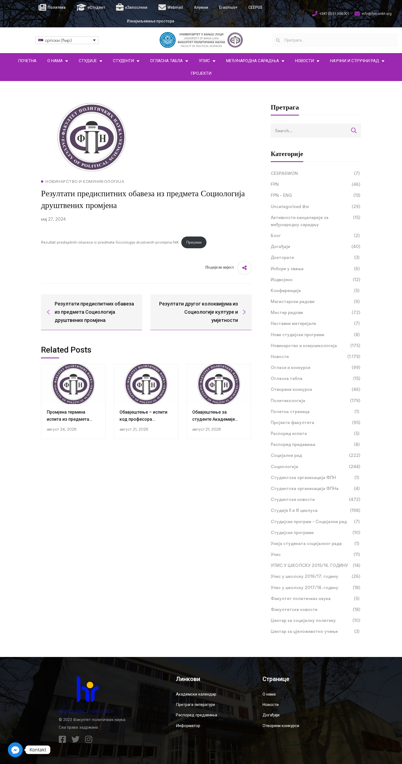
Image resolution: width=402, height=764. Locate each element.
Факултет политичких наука (315, 598)
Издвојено (315, 279)
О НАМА (55, 60)
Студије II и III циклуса (315, 510)
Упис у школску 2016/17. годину (315, 576)
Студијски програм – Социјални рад (315, 521)
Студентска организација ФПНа (315, 488)
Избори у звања (315, 268)
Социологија (315, 466)
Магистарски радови (315, 301)
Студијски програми (315, 532)
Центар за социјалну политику (315, 620)
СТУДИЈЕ (88, 60)
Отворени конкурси (315, 389)
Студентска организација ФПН (315, 477)
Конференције (315, 290)
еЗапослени (136, 7)
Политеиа (57, 7)
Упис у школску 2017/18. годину (315, 587)
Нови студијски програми (315, 334)
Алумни (201, 7)
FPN (315, 184)
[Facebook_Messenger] (15, 749)
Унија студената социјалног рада (315, 543)
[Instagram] (88, 739)
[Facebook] (62, 739)
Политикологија (315, 400)
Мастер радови (315, 312)
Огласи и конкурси (315, 367)
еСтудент (96, 7)
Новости (315, 356)
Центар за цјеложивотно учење (315, 631)
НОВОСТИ (304, 60)
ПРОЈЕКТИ (201, 73)
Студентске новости (315, 499)
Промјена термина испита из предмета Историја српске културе (73, 419)
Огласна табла (315, 378)
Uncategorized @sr (315, 206)
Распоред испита (315, 433)
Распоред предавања (315, 444)
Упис (315, 554)
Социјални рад (315, 455)
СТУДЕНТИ (123, 60)
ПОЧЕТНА (27, 60)
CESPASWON (315, 173)
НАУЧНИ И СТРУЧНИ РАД (354, 60)
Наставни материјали (315, 323)
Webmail (175, 7)
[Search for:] (316, 130)
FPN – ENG (315, 195)
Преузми (194, 242)
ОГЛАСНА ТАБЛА (166, 60)
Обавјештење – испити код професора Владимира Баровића (143, 419)
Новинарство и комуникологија (315, 345)
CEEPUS (255, 7)
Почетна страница (315, 411)
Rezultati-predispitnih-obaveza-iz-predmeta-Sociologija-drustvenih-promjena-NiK (110, 242)
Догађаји (315, 246)
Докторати (315, 257)
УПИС (204, 60)
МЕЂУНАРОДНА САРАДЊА (252, 60)
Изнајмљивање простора (150, 21)
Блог (315, 235)
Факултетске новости (315, 609)
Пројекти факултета (315, 422)
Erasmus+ (228, 7)
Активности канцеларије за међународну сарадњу (315, 221)
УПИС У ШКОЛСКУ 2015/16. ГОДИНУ (315, 565)
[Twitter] (75, 739)
